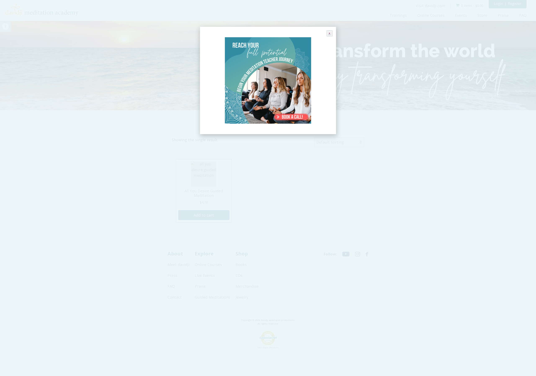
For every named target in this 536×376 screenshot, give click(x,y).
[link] (268, 80)
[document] (268, 188)
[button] (329, 33)
